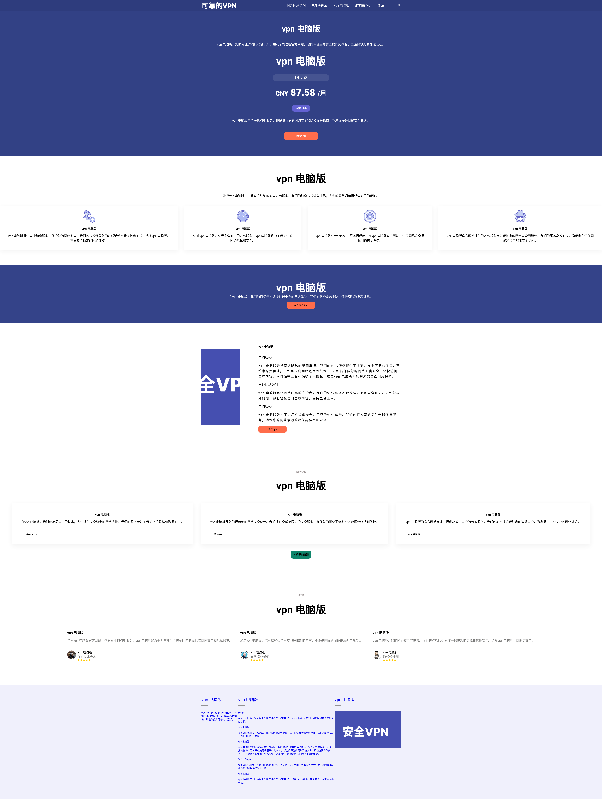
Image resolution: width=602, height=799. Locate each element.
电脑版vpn (301, 135)
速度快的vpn (244, 759)
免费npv (272, 429)
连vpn (29, 534)
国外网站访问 (301, 305)
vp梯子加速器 (301, 554)
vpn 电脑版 (414, 534)
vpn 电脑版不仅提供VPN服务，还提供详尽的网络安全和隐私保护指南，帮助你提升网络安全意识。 (219, 716)
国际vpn (218, 534)
